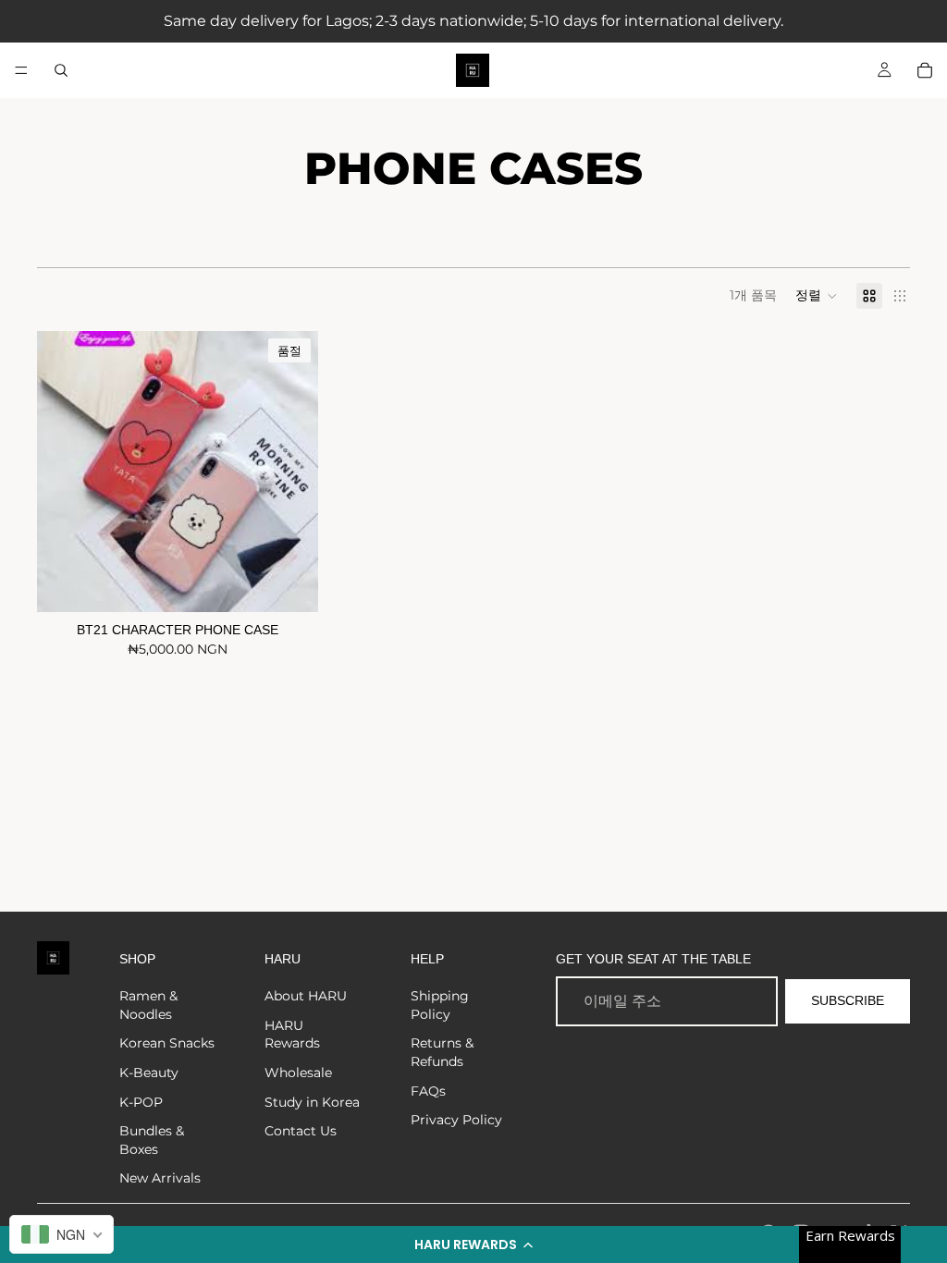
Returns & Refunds (442, 1052)
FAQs (428, 1091)
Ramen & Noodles (148, 1005)
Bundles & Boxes (151, 1140)
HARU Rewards (292, 1034)
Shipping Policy (440, 1005)
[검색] (61, 70)
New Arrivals (160, 1178)
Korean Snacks (167, 1043)
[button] (473, 1244)
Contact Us (300, 1130)
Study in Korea (312, 1102)
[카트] (924, 70)
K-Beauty (148, 1072)
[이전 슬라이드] (64, 471)
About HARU (305, 995)
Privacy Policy (456, 1119)
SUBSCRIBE (847, 1000)
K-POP (141, 1102)
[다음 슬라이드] (290, 471)
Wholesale (298, 1072)
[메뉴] (21, 70)
